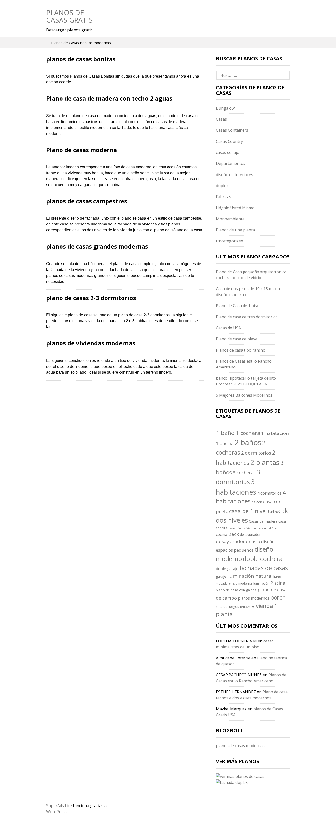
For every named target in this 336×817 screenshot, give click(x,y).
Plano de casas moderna (81, 150)
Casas (221, 119)
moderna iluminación (253, 583)
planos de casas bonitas (81, 59)
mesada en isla (226, 583)
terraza (245, 606)
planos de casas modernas (240, 745)
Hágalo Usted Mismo (235, 207)
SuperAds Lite (59, 805)
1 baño (225, 433)
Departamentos (230, 163)
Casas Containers (232, 130)
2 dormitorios (256, 453)
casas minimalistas (240, 528)
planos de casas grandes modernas (97, 246)
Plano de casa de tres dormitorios (247, 317)
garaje (221, 576)
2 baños (248, 442)
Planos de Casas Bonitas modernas (81, 42)
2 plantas (264, 462)
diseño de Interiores (234, 174)
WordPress (56, 811)
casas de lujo (227, 152)
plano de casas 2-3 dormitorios (91, 298)
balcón (257, 502)
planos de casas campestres (86, 201)
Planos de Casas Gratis (69, 16)
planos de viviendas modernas (90, 343)
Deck (233, 534)
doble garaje (227, 568)
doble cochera (263, 558)
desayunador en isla (238, 541)
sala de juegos (227, 606)
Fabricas (223, 196)
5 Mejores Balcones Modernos (244, 395)
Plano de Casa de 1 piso (237, 305)
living (277, 576)
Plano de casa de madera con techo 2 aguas (109, 98)
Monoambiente (230, 219)
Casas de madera (263, 521)
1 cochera (248, 433)
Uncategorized (229, 241)
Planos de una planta (235, 230)
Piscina (277, 583)
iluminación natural (249, 576)
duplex (222, 185)
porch (278, 597)
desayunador (250, 534)
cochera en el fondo (266, 528)
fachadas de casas (263, 568)
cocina (221, 534)
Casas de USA (228, 328)
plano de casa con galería (236, 590)
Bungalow (225, 108)
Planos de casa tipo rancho (240, 350)
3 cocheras (244, 473)
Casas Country (229, 141)
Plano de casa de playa (236, 339)
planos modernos (253, 598)
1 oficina (225, 443)
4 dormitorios (269, 493)
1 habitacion (275, 433)
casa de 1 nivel (248, 511)
